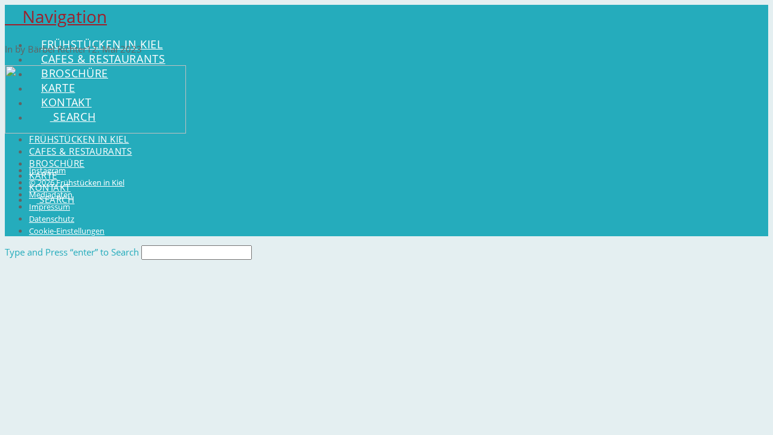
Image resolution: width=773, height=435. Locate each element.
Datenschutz (51, 218)
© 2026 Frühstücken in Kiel (76, 182)
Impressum (49, 206)
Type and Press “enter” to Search (72, 252)
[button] (56, 16)
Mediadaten (50, 194)
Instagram (47, 170)
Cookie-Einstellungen (66, 230)
